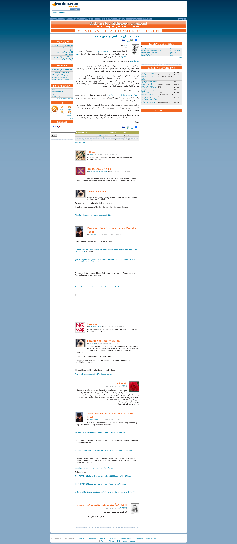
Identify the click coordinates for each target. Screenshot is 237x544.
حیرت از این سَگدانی (147, 54)
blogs (62, 109)
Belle (53, 94)
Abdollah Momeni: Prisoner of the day (147, 93)
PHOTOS (76, 19)
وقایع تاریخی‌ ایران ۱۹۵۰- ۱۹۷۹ (60, 72)
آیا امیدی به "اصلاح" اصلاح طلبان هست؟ (64, 53)
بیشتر (71, 60)
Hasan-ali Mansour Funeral (60, 79)
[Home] (65, 7)
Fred (125, 45)
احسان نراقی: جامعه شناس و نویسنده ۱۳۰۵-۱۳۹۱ (149, 82)
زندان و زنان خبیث (66, 47)
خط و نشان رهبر (103, 51)
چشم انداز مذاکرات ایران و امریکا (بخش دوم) (64, 58)
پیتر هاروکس (134, 61)
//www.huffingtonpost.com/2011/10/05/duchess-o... (93, 374)
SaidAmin (173, 52)
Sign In (54, 12)
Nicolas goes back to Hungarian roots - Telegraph (100, 287)
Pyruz (53, 93)
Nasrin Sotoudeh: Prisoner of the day (147, 85)
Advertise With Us (125, 538)
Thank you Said (146, 55)
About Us (102, 538)
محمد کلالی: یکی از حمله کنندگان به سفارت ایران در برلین (149, 99)
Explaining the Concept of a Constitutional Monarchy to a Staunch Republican (104, 450)
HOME (55, 19)
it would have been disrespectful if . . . (153, 50)
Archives (82, 538)
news (69, 109)
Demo (172, 49)
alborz (172, 55)
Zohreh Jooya (56, 96)
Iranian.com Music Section (65, 98)
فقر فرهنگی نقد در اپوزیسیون (62, 45)
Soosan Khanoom (95, 326)
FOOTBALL (122, 19)
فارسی (181, 19)
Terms (103, 541)
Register (62, 12)
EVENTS (146, 19)
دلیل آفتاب (69, 50)
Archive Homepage (129, 541)
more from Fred (80, 142)
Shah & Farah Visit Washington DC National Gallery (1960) (61, 76)
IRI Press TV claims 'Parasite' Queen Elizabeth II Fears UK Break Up (100, 433)
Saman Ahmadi (175, 50)
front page (54, 113)
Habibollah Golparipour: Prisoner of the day (148, 103)
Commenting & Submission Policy (146, 538)
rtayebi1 (91, 154)
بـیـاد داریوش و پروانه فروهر (60, 74)
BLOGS (135, 19)
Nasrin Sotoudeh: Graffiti (149, 88)
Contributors (92, 538)
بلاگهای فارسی (69, 114)
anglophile (123, 507)
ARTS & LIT (89, 19)
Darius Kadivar (93, 234)
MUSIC (65, 19)
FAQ (118, 541)
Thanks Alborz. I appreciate (149, 52)
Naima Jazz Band (57, 91)
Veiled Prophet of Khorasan (98, 171)
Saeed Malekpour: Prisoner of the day (147, 75)
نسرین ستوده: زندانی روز (148, 73)
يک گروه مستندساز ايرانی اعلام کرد (123, 95)
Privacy (111, 541)
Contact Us (112, 538)
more (71, 81)
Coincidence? (145, 49)
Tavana (124, 385)
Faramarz (92, 194)
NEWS (110, 19)
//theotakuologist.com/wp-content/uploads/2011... (93, 215)
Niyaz (53, 89)
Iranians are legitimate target (84, 140)
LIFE (101, 19)
